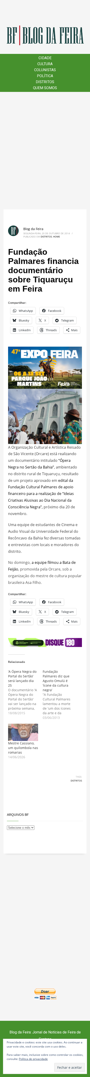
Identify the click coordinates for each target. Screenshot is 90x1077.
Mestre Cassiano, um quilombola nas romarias (23, 748)
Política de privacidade (33, 1059)
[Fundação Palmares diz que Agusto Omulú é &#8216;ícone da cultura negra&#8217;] (60, 694)
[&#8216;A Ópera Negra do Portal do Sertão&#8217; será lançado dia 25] (25, 692)
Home (56, 236)
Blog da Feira (33, 229)
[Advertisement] (45, 151)
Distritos (46, 236)
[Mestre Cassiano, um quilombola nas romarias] (23, 732)
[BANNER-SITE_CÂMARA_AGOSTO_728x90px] (45, 642)
